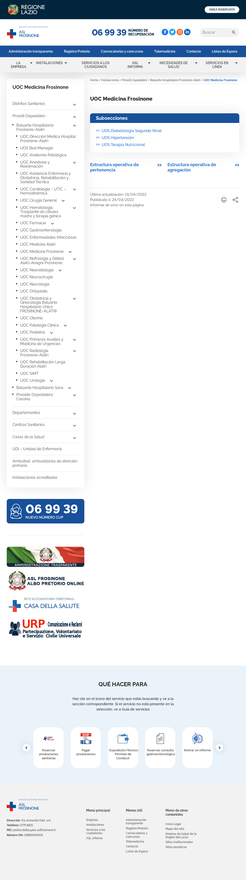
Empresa (92, 820)
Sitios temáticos (176, 847)
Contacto (193, 51)
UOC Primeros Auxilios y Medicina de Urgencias (41, 341)
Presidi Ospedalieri (28, 116)
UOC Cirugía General (38, 200)
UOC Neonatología (37, 270)
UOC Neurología (34, 284)
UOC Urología (32, 380)
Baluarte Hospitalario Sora (39, 387)
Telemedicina (164, 51)
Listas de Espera (224, 51)
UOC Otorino (31, 318)
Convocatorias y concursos (122, 51)
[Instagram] (180, 32)
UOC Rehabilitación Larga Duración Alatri (42, 364)
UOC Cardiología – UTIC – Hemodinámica (43, 191)
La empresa (18, 65)
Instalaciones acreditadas (34, 477)
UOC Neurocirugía (36, 277)
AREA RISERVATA (222, 9)
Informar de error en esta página (117, 205)
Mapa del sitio (175, 829)
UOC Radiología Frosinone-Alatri (34, 352)
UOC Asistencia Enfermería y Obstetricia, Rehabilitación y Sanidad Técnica (45, 177)
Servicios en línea (217, 65)
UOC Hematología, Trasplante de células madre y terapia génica (40, 211)
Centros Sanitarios (28, 424)
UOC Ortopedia (33, 291)
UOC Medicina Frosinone (42, 251)
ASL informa (135, 65)
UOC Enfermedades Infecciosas (48, 237)
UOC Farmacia (33, 223)
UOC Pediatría (32, 332)
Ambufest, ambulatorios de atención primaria (44, 463)
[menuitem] (31, 51)
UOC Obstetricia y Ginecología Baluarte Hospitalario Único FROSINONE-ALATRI (38, 304)
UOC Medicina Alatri (37, 244)
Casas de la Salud (28, 437)
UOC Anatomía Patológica (43, 155)
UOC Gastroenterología (41, 230)
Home (94, 80)
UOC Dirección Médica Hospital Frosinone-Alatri (48, 138)
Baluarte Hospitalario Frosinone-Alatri (35, 127)
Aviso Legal (173, 824)
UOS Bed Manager (36, 148)
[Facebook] (165, 32)
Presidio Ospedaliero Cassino (34, 396)
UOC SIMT (29, 373)
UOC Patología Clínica (39, 325)
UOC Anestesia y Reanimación (35, 164)
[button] (31, 63)
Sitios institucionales (179, 842)
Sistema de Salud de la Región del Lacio (181, 835)
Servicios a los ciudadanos (96, 65)
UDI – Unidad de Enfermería (37, 449)
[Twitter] (172, 32)
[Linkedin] (187, 32)
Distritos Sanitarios (28, 103)
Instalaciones (49, 63)
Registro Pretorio (77, 51)
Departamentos (26, 412)
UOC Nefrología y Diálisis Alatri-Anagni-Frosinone (42, 260)
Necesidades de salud (174, 65)
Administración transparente (31, 51)
